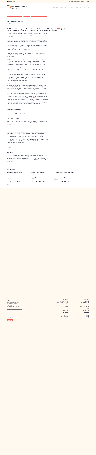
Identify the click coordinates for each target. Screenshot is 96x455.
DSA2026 (66, 315)
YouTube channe (40, 102)
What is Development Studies (62, 302)
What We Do (78, 7)
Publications (86, 303)
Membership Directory (76, 1)
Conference (70, 7)
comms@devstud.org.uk (12, 303)
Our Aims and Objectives (63, 301)
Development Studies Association (14, 16)
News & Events (86, 7)
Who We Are (55, 7)
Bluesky (9, 1)
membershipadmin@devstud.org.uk (14, 309)
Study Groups (86, 301)
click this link (10, 161)
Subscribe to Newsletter (85, 1)
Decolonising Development (83, 305)
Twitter (34, 146)
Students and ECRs (85, 302)
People (66, 306)
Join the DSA (63, 7)
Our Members (65, 303)
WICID (59, 29)
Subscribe (10, 320)
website (10, 147)
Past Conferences (64, 316)
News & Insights (86, 310)
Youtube (87, 317)
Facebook (40, 146)
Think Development (35, 97)
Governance (65, 305)
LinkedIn (14, 1)
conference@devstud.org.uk (13, 306)
